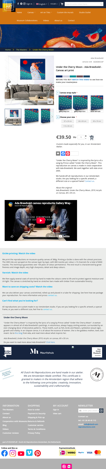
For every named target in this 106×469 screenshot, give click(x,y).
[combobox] (84, 4)
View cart (57, 413)
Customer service (35, 425)
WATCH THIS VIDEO (80, 79)
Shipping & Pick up (36, 417)
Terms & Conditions (36, 429)
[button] (54, 4)
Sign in (56, 409)
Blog (4, 425)
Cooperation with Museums (15, 421)
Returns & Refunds (36, 421)
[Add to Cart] (91, 137)
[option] (64, 104)
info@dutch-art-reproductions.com (88, 425)
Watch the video (27, 253)
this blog (18, 333)
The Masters (22, 49)
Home (8, 49)
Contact (6, 413)
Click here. (50, 342)
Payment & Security (37, 413)
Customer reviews (11, 433)
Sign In (29, 4)
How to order (34, 409)
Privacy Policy (34, 433)
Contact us (89, 181)
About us (7, 417)
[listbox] (79, 104)
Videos (6, 429)
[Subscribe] (101, 410)
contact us (52, 295)
